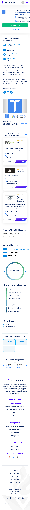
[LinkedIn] (7, 498)
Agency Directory (11, 7)
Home (3, 7)
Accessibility (15, 479)
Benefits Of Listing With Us (15, 426)
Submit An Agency (15, 429)
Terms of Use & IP (15, 473)
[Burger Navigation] (27, 2)
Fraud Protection (15, 482)
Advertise (15, 416)
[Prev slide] (4, 271)
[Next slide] (25, 271)
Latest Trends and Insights (15, 410)
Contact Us (15, 449)
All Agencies (15, 436)
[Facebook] (15, 498)
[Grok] (20, 457)
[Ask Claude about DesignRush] (9, 457)
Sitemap (15, 470)
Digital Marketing (20, 233)
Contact (14, 29)
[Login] (22, 2)
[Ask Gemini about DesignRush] (13, 457)
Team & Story (15, 446)
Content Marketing (9, 237)
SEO (5, 233)
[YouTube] (23, 498)
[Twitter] (19, 498)
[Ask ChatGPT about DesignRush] (17, 457)
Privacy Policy (15, 476)
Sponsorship (15, 433)
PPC (11, 233)
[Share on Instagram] (11, 92)
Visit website (14, 25)
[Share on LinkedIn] (8, 92)
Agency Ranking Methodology (15, 407)
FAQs (15, 413)
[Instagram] (11, 498)
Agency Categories (15, 403)
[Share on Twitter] (4, 92)
